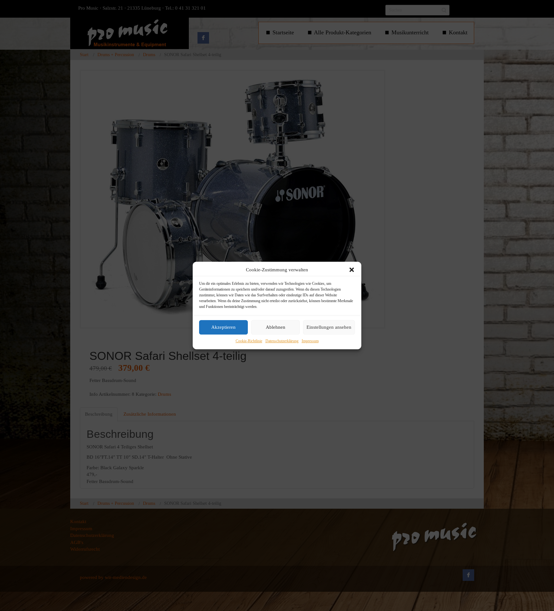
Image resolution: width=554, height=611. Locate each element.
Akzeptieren (223, 327)
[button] (351, 270)
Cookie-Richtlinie (249, 341)
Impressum (310, 341)
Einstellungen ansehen (328, 327)
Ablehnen (275, 327)
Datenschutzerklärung (281, 341)
